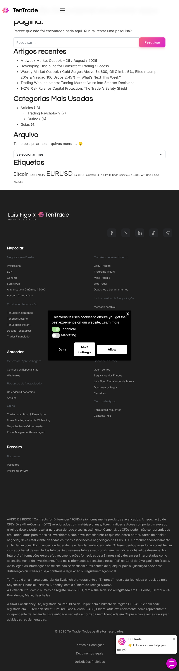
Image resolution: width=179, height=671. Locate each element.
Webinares (13, 375)
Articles (27, 108)
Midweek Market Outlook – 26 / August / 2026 (59, 60)
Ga (75, 175)
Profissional (14, 265)
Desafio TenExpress (19, 330)
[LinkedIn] (139, 232)
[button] (56, 329)
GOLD (81, 175)
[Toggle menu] (118, 10)
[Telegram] (167, 232)
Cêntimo (12, 277)
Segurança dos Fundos (108, 375)
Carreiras (100, 393)
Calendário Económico (21, 392)
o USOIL (135, 175)
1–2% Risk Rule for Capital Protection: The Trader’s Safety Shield (74, 88)
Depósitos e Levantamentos (111, 289)
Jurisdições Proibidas (89, 661)
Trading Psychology (44, 113)
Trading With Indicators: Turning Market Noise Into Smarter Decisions (77, 83)
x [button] (127, 314)
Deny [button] (62, 349)
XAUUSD (18, 182)
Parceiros (13, 464)
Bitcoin (21, 174)
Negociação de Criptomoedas (25, 426)
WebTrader (100, 283)
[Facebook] (111, 232)
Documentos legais (105, 387)
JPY (100, 175)
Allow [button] (112, 349)
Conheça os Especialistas (22, 369)
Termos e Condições (89, 645)
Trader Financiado (18, 336)
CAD (32, 175)
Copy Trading (102, 265)
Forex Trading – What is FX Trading (28, 420)
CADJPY (40, 175)
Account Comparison (20, 295)
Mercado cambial (104, 307)
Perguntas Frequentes (107, 409)
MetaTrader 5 (102, 277)
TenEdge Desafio (17, 318)
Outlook (34, 119)
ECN (9, 271)
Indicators (91, 175)
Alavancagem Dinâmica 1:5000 (26, 289)
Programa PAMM (104, 271)
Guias (25, 124)
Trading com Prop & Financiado (26, 414)
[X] (125, 232)
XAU (156, 175)
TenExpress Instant (18, 324)
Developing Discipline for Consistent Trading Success (65, 66)
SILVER (107, 175)
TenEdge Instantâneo (20, 312)
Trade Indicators (121, 175)
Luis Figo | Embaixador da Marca (114, 381)
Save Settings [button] (84, 349)
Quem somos (102, 369)
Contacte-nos (102, 415)
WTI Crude (147, 175)
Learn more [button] (110, 322)
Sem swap (13, 283)
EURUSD (59, 173)
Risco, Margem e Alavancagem (26, 432)
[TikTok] (153, 232)
